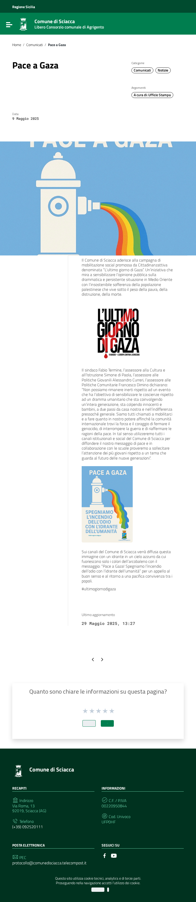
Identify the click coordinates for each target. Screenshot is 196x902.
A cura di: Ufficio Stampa (152, 95)
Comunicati (34, 45)
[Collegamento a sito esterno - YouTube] (114, 855)
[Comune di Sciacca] (23, 24)
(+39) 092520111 (27, 826)
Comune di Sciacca (69, 22)
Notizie (163, 70)
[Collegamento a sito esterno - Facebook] (105, 855)
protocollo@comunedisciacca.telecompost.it (49, 863)
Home (16, 45)
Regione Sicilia (23, 7)
